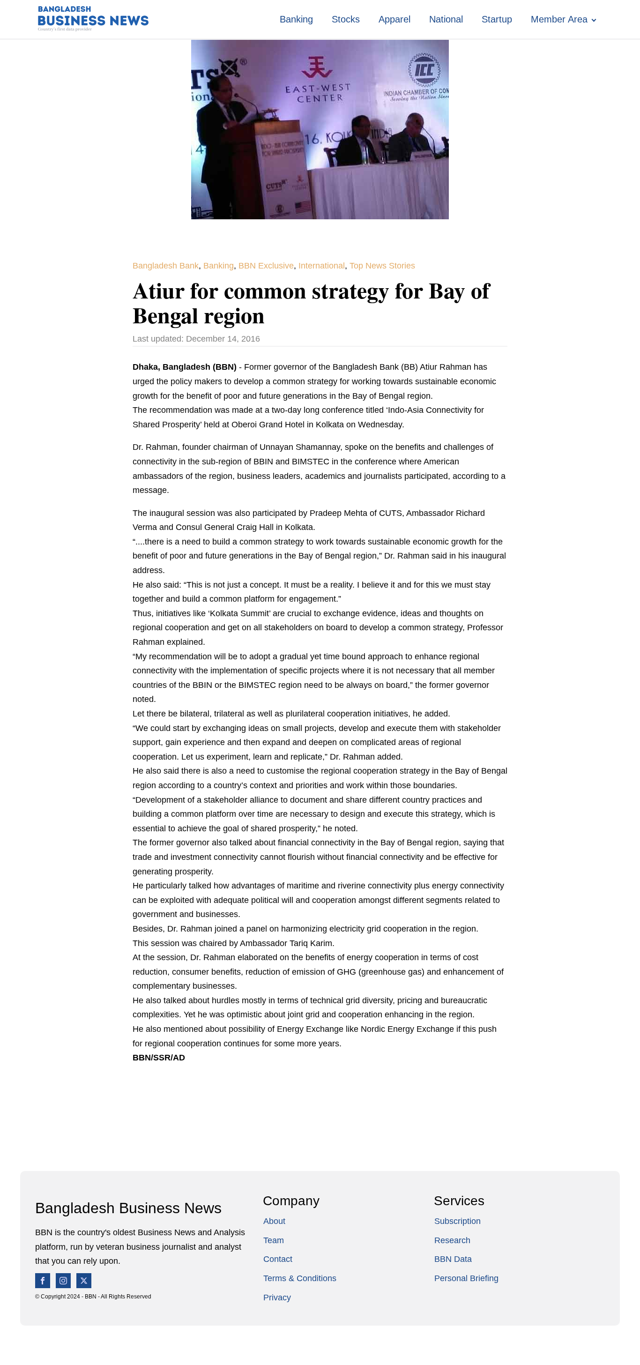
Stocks (346, 19)
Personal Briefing (466, 1278)
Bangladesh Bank (166, 265)
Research (452, 1240)
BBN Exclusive (266, 265)
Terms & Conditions (299, 1278)
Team (273, 1240)
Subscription (457, 1221)
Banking (296, 19)
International (321, 265)
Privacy (277, 1297)
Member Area (559, 19)
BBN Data (453, 1259)
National (446, 19)
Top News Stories (382, 265)
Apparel (394, 19)
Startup (497, 19)
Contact (277, 1259)
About (274, 1221)
